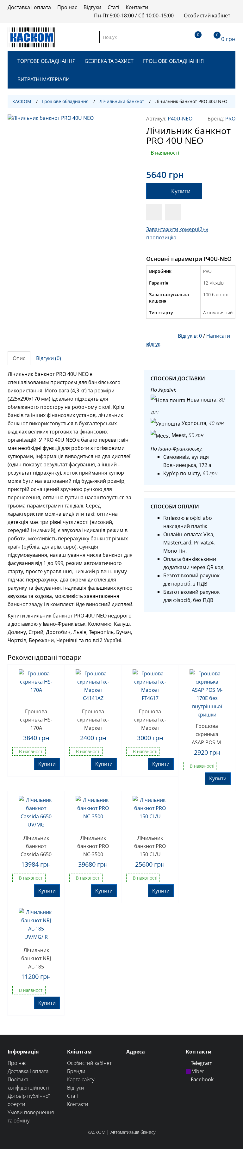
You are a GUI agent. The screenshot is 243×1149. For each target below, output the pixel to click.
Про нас (67, 7)
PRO (230, 118)
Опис (19, 358)
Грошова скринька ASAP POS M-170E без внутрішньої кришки (207, 733)
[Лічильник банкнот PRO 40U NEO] (72, 178)
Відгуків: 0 (190, 335)
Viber (197, 1071)
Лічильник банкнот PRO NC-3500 (93, 845)
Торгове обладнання (46, 61)
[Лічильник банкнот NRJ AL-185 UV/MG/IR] (36, 925)
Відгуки (92, 7)
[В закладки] (154, 212)
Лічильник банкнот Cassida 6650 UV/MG (36, 845)
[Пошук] (171, 37)
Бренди (76, 1071)
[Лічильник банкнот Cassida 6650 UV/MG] (36, 813)
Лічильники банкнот (121, 101)
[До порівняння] (173, 212)
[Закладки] (192, 37)
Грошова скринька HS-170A (36, 719)
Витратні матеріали (43, 79)
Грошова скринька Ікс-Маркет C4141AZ (93, 719)
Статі (113, 7)
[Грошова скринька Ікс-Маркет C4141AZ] (93, 686)
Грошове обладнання (173, 61)
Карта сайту (80, 1079)
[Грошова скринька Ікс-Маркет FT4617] (150, 686)
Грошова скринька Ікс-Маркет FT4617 (150, 719)
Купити (180, 191)
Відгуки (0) (48, 358)
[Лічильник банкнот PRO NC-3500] (93, 813)
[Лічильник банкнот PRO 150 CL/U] (150, 813)
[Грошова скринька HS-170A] (36, 686)
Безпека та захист (109, 61)
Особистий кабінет (207, 15)
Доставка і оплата (29, 7)
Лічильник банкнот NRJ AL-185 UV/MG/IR (36, 958)
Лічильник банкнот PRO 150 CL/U (150, 845)
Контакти (137, 7)
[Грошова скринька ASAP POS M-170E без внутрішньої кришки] (207, 694)
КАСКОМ (21, 101)
